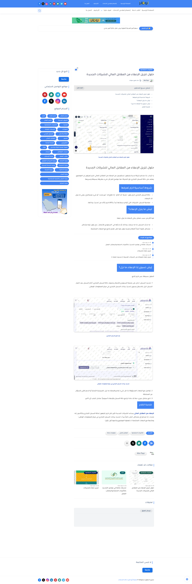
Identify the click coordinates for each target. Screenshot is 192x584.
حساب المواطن (63, 152)
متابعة (63, 79)
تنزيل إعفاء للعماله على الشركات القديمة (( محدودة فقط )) (131, 257)
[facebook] (39, 3)
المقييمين (64, 143)
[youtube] (65, 3)
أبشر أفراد (52, 116)
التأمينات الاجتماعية (146, 69)
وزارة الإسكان (48, 156)
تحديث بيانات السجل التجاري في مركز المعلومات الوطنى (113, 384)
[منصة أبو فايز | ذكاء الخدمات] (144, 4)
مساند (48, 152)
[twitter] (43, 3)
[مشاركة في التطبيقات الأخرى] (127, 443)
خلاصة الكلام (146, 107)
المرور (66, 138)
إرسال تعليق (146, 511)
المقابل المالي (124, 433)
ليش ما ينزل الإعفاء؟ (143, 100)
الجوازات (65, 129)
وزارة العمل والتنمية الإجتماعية (58, 179)
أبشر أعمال (64, 116)
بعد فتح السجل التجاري (113, 336)
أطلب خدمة (136, 10)
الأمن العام (48, 120)
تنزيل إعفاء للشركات (144, 251)
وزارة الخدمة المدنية (48, 165)
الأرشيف (95, 3)
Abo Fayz (146, 80)
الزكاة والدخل (63, 134)
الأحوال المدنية (63, 120)
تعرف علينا (107, 10)
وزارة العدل (64, 174)
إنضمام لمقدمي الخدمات (109, 3)
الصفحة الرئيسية (125, 3)
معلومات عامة (111, 433)
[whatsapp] (57, 3)
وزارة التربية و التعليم (49, 161)
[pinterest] (54, 3)
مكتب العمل (64, 156)
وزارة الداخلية (63, 170)
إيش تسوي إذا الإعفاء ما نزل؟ (140, 104)
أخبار (43, 116)
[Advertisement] (96, 50)
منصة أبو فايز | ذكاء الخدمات (127, 580)
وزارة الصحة (48, 170)
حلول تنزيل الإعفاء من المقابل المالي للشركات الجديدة (132, 94)
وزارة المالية (64, 183)
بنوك (44, 147)
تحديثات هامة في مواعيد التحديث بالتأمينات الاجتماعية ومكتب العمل (128, 245)
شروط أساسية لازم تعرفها (141, 97)
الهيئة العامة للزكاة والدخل (59, 147)
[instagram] (46, 3)
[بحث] (39, 10)
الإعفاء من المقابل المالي (144, 413)
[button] (145, 443)
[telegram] (61, 3)
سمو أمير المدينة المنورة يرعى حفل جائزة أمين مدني (121, 28)
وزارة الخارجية (63, 165)
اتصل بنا (87, 3)
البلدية (66, 125)
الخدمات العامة (50, 129)
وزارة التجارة (64, 161)
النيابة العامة (50, 143)
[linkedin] (50, 3)
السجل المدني (48, 134)
